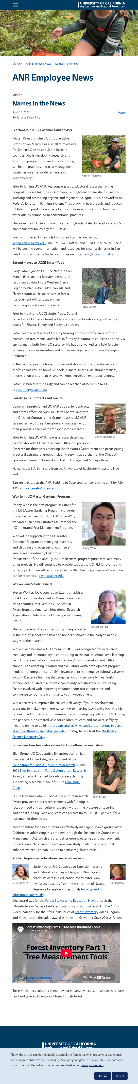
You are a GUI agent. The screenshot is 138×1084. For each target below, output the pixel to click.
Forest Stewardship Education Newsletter (74, 900)
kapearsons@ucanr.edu (29, 243)
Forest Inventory (86, 912)
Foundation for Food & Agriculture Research (43, 765)
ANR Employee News (38, 63)
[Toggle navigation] (15, 5)
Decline (102, 1076)
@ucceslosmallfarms (104, 254)
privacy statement (92, 1065)
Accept (119, 1076)
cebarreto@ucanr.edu (41, 488)
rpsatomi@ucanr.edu (31, 389)
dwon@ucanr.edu (51, 575)
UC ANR (17, 63)
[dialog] (69, 1066)
